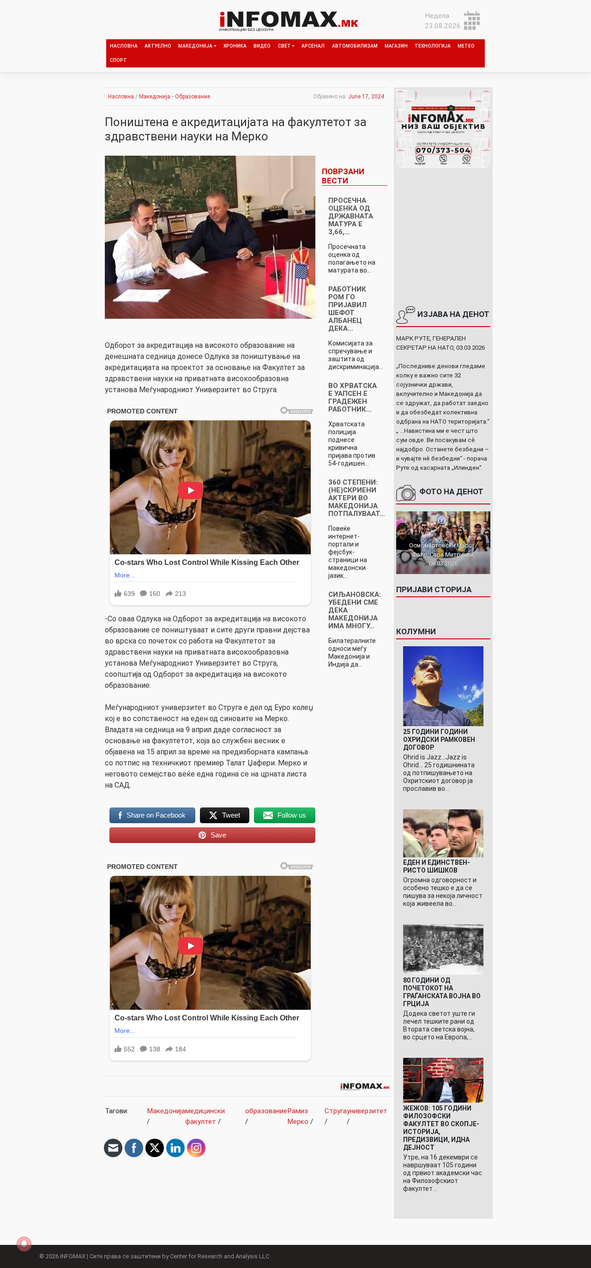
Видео (262, 46)
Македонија (195, 46)
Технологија (433, 46)
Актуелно (158, 46)
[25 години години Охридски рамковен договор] (443, 686)
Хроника (235, 46)
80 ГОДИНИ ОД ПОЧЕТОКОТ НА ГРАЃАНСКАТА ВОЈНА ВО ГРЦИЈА (442, 992)
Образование (192, 96)
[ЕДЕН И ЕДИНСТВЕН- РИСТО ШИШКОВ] (443, 833)
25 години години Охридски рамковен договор (439, 739)
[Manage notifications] (24, 1244)
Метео (466, 46)
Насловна (124, 46)
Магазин (396, 46)
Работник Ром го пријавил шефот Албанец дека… (347, 309)
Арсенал (313, 46)
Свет (284, 46)
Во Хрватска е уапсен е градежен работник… (352, 397)
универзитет (367, 1111)
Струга (336, 1111)
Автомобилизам (355, 46)
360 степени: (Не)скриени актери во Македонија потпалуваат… (356, 498)
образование (266, 1111)
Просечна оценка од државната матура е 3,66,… (350, 216)
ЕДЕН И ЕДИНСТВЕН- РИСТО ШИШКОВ (436, 866)
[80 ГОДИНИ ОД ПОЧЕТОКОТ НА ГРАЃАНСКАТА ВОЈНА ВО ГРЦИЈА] (443, 949)
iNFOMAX (72, 1256)
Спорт (118, 60)
